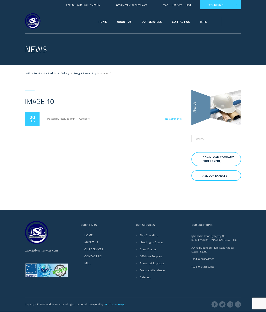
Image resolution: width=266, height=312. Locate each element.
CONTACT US (181, 21)
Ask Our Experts (215, 175)
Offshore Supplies (151, 256)
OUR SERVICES (152, 21)
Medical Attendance (152, 270)
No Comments (173, 118)
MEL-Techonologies (115, 304)
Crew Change (148, 249)
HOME (103, 21)
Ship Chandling (149, 235)
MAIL (203, 21)
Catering (145, 277)
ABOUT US (124, 21)
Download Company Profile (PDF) (218, 159)
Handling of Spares (152, 242)
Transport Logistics (152, 263)
